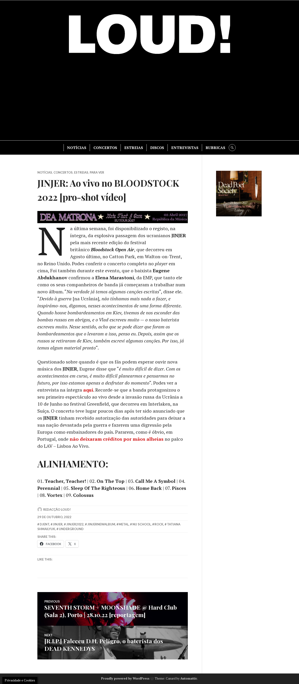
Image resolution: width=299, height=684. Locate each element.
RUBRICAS (215, 147)
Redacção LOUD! (57, 509)
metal (124, 524)
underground (71, 529)
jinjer (58, 524)
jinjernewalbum (101, 524)
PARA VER (97, 172)
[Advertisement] (149, 100)
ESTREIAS (133, 147)
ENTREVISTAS (184, 147)
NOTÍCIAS (76, 147)
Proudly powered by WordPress (125, 678)
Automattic (188, 678)
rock (158, 524)
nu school (141, 524)
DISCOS (157, 147)
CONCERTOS (105, 147)
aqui (88, 390)
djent (44, 524)
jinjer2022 (75, 524)
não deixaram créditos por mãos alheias (117, 439)
